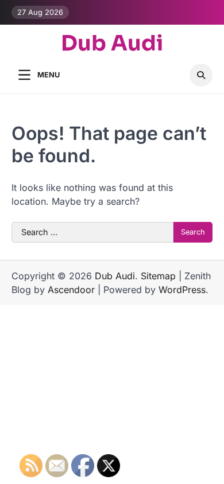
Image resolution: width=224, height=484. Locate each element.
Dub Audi (112, 43)
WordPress (182, 289)
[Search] (201, 75)
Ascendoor (71, 289)
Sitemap (158, 276)
